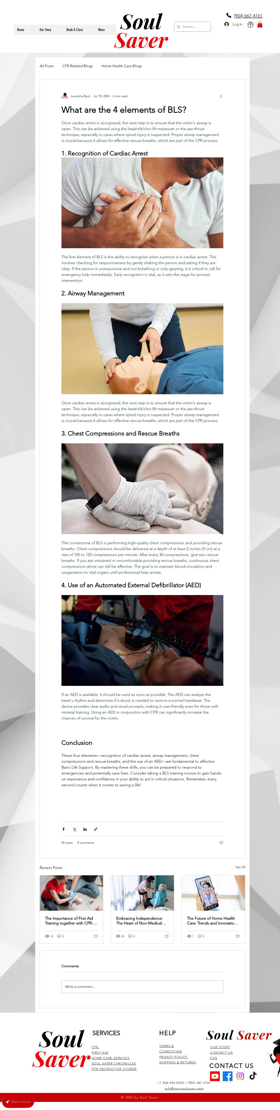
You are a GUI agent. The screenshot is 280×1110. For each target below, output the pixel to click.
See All (240, 867)
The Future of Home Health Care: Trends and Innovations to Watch (212, 921)
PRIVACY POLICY (173, 1057)
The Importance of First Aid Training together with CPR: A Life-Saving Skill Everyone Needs (71, 921)
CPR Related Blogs (77, 66)
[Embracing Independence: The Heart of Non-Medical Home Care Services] (142, 893)
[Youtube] (215, 1076)
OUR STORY (220, 1047)
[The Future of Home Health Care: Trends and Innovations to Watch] (213, 893)
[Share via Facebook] (63, 829)
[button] (259, 24)
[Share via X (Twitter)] (74, 829)
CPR (96, 1047)
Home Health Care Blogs (122, 66)
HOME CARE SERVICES (111, 1058)
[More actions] (220, 96)
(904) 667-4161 (248, 15)
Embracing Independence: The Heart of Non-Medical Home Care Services (139, 921)
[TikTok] (253, 1076)
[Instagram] (240, 1076)
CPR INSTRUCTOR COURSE (114, 1069)
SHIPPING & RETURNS (177, 1062)
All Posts (47, 66)
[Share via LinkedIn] (85, 829)
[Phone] (229, 15)
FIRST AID (100, 1053)
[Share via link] (96, 829)
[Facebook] (228, 1076)
